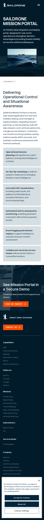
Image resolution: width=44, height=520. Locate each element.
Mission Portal (8, 428)
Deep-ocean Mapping (11, 410)
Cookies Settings (21, 511)
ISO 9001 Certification (11, 464)
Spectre (6, 375)
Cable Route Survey (10, 413)
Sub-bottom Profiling (10, 357)
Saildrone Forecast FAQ (11, 474)
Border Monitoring (9, 403)
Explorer (6, 385)
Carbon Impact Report (11, 467)
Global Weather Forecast (12, 470)
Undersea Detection (10, 351)
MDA (4, 347)
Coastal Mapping (9, 407)
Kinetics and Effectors (11, 364)
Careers (6, 461)
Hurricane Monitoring (10, 416)
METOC (5, 361)
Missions (7, 391)
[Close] (39, 480)
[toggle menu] (38, 5)
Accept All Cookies (22, 498)
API (4, 431)
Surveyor (6, 379)
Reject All (22, 504)
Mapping (6, 354)
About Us (6, 457)
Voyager (6, 382)
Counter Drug (8, 397)
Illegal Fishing (8, 400)
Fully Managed (8, 444)
